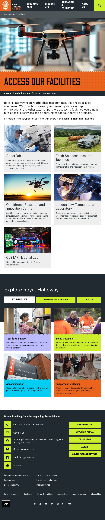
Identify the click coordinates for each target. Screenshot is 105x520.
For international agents (46, 480)
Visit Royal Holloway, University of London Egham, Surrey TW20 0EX (38, 441)
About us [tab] (88, 300)
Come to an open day (23, 449)
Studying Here (32, 5)
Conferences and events (84, 454)
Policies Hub (95, 494)
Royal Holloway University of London (11, 5)
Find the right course (23, 457)
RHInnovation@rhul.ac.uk (80, 118)
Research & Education (68, 5)
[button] (34, 504)
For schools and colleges (47, 475)
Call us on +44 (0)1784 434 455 (28, 424)
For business (9, 480)
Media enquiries (43, 485)
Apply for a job (84, 425)
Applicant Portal (85, 432)
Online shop (85, 439)
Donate (17, 465)
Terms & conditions (45, 494)
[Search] (99, 5)
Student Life (50, 5)
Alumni (84, 447)
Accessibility (62, 494)
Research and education (17, 93)
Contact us (18, 433)
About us (86, 5)
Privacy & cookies (12, 494)
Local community (11, 485)
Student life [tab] (19, 300)
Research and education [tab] (55, 300)
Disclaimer (28, 494)
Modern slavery (79, 494)
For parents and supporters (16, 475)
